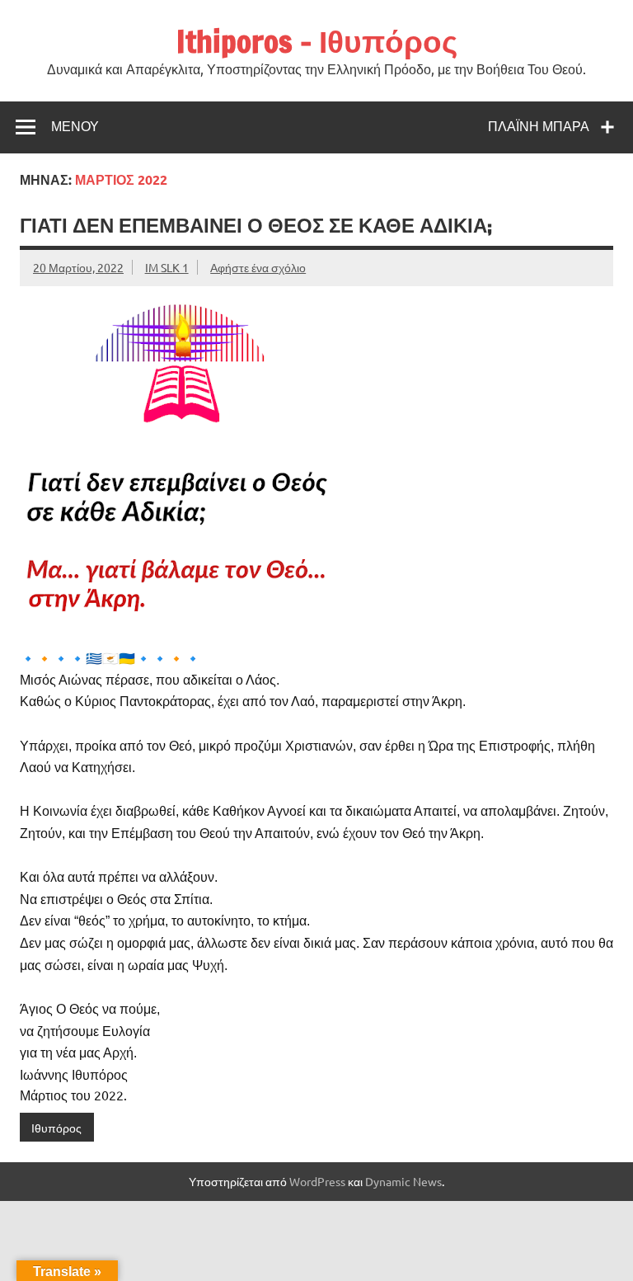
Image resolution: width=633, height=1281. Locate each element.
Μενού (75, 126)
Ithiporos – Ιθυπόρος (316, 41)
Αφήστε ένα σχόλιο (258, 267)
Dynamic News (403, 1181)
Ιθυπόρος (56, 1127)
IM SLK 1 (167, 267)
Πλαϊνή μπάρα (538, 126)
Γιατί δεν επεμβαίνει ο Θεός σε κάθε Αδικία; (256, 225)
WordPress (317, 1181)
